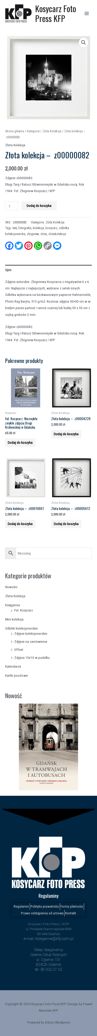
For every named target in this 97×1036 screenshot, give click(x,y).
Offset (18, 649)
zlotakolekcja (57, 234)
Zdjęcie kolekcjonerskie (30, 633)
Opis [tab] (8, 270)
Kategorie (33, 131)
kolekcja (38, 228)
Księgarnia (12, 605)
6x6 (14, 228)
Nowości (11, 587)
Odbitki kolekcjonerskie (21, 628)
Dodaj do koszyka (39, 205)
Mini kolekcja (14, 619)
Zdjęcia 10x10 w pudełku (32, 657)
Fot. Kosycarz (23, 610)
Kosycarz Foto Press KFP (55, 13)
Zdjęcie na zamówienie (30, 641)
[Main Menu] (87, 13)
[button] (83, 42)
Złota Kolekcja (15, 596)
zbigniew (33, 234)
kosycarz (51, 228)
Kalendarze (13, 666)
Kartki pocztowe (16, 675)
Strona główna (14, 131)
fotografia (24, 228)
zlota (43, 234)
